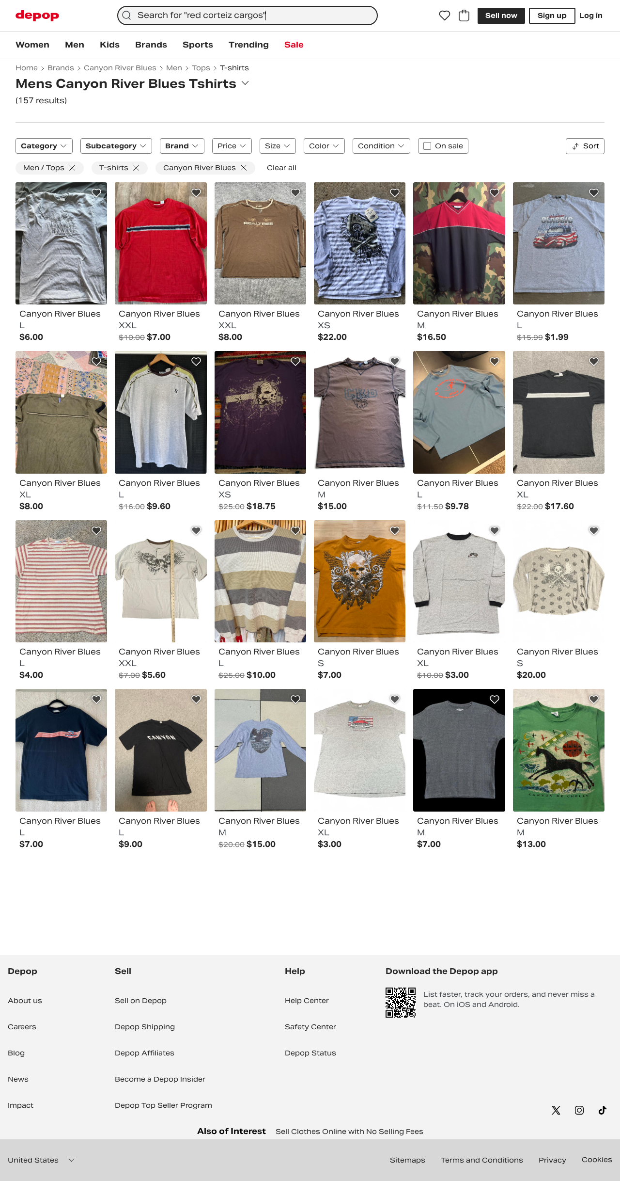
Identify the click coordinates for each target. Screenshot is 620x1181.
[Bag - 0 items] (464, 15)
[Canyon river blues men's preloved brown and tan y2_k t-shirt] (260, 581)
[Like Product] (96, 193)
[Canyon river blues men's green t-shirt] (558, 750)
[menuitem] (32, 45)
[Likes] (444, 15)
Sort (591, 146)
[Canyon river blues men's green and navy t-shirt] (61, 412)
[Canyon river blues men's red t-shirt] (160, 243)
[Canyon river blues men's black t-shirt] (160, 750)
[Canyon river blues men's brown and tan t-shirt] (359, 412)
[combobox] (247, 15)
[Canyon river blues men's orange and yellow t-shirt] (359, 581)
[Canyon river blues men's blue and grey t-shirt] (459, 412)
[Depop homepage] (37, 15)
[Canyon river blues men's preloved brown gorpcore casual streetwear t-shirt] (260, 243)
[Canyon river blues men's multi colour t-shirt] (459, 243)
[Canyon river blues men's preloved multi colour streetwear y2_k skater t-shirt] (558, 581)
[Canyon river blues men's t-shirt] (160, 581)
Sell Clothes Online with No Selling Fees (349, 1131)
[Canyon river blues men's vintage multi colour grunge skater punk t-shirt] (260, 412)
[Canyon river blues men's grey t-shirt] (558, 243)
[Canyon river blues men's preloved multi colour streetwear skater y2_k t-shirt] (359, 750)
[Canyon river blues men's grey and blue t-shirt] (61, 243)
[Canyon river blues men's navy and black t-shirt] (61, 750)
